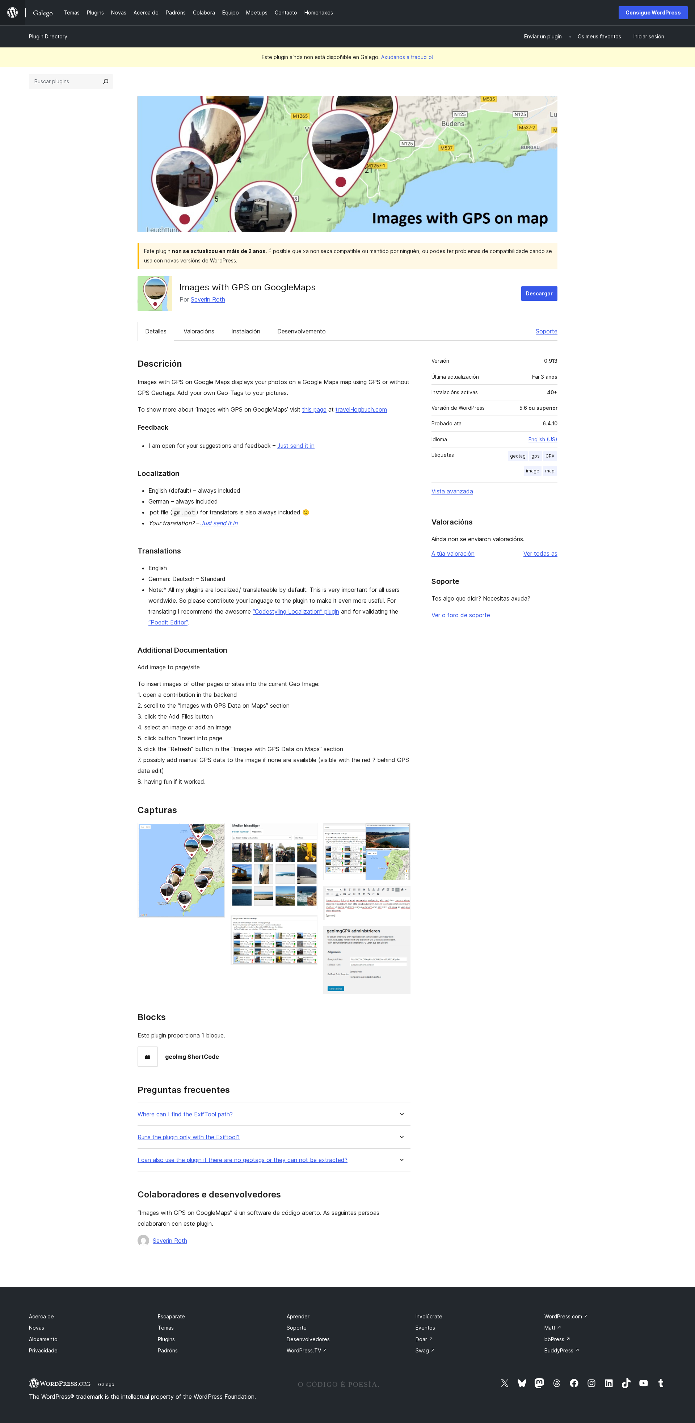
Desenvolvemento (301, 331)
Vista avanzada (452, 491)
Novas (36, 1328)
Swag (425, 1350)
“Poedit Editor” (168, 622)
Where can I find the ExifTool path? (185, 1114)
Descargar (539, 293)
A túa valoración (453, 553)
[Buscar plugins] (105, 81)
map (550, 470)
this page (314, 409)
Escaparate (171, 1316)
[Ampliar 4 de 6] (400, 832)
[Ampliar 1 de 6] (215, 832)
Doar (424, 1339)
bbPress (557, 1339)
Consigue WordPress (653, 12)
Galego (106, 1384)
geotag (518, 456)
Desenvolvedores (308, 1339)
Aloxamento (43, 1339)
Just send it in (296, 445)
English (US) (542, 439)
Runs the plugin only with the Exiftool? (189, 1137)
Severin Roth (208, 299)
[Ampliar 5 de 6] (400, 895)
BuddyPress (562, 1350)
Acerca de (41, 1316)
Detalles (156, 331)
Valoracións (199, 331)
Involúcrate (429, 1316)
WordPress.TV (307, 1350)
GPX (550, 456)
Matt (552, 1328)
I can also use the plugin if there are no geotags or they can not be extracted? (243, 1160)
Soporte (546, 331)
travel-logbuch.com (361, 409)
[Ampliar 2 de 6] (307, 832)
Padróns (168, 1350)
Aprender (298, 1316)
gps (535, 456)
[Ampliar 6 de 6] (400, 935)
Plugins (166, 1339)
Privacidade (43, 1350)
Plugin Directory (48, 36)
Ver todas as (540, 553)
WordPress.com (566, 1316)
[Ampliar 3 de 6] (307, 925)
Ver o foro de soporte (460, 615)
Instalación (245, 331)
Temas (166, 1328)
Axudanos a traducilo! (407, 57)
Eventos (425, 1328)
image (532, 470)
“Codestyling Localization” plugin (296, 611)
